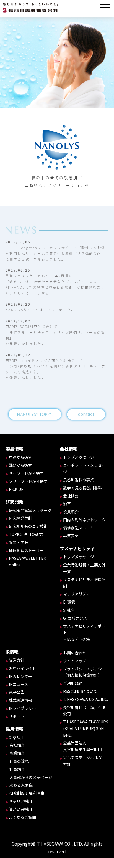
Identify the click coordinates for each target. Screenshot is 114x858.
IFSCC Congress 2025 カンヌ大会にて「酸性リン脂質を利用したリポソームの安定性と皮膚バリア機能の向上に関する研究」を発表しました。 (55, 253)
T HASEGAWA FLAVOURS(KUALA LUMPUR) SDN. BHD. (85, 728)
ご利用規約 (72, 683)
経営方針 (16, 660)
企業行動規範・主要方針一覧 (84, 568)
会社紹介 (17, 745)
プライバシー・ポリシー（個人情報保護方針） (84, 672)
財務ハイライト (22, 668)
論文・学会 (18, 542)
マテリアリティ (76, 594)
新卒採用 (16, 737)
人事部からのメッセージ (30, 777)
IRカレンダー (20, 676)
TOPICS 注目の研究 (26, 534)
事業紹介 (17, 753)
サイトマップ (74, 660)
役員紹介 (71, 511)
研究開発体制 (20, 518)
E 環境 (69, 602)
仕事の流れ (19, 761)
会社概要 (71, 495)
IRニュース (18, 684)
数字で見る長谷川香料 (82, 488)
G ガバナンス (75, 618)
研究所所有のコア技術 (28, 526)
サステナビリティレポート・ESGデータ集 (84, 632)
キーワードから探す (26, 473)
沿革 (67, 503)
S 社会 (69, 610)
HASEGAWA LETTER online (27, 561)
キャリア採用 (20, 801)
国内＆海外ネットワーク (84, 520)
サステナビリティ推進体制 (84, 583)
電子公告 (16, 692)
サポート (16, 716)
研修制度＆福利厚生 (26, 793)
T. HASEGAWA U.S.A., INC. (85, 699)
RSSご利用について (80, 691)
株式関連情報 (20, 700)
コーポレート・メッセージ (84, 468)
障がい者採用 (20, 809)
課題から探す (20, 465)
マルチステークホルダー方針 (84, 761)
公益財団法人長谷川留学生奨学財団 (82, 746)
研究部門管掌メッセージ (30, 510)
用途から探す (20, 457)
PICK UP (16, 489)
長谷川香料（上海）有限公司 (84, 711)
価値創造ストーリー (26, 550)
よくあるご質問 (22, 817)
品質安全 (71, 535)
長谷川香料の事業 (78, 480)
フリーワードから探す (28, 481)
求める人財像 (21, 785)
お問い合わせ (74, 652)
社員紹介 (17, 769)
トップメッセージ (78, 457)
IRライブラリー (22, 708)
